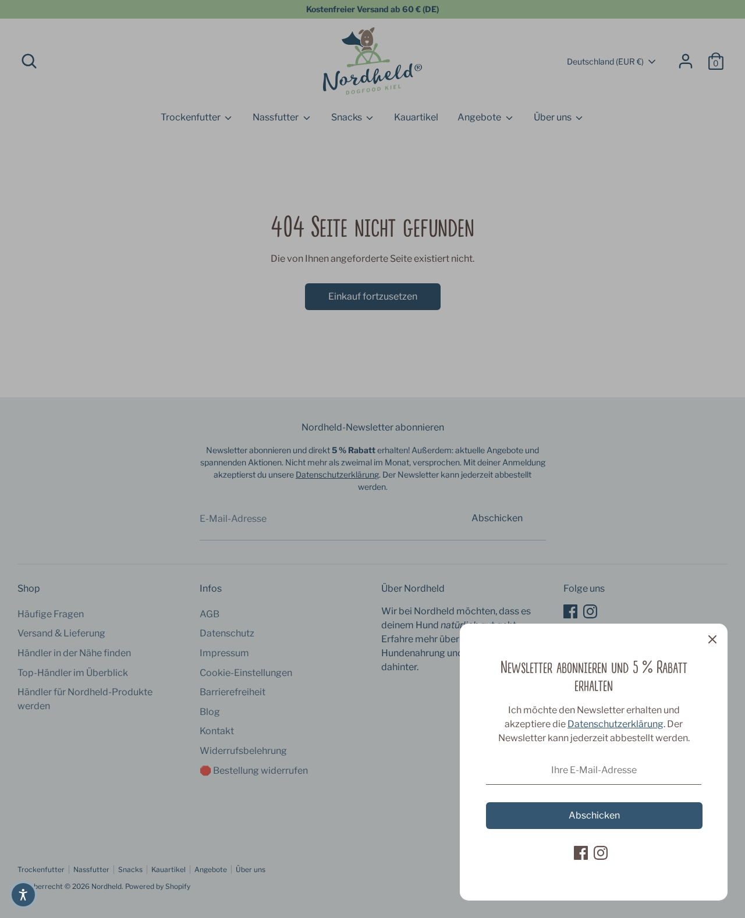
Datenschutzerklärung (615, 724)
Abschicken (594, 815)
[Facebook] (581, 853)
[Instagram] (601, 853)
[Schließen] (712, 639)
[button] (23, 895)
